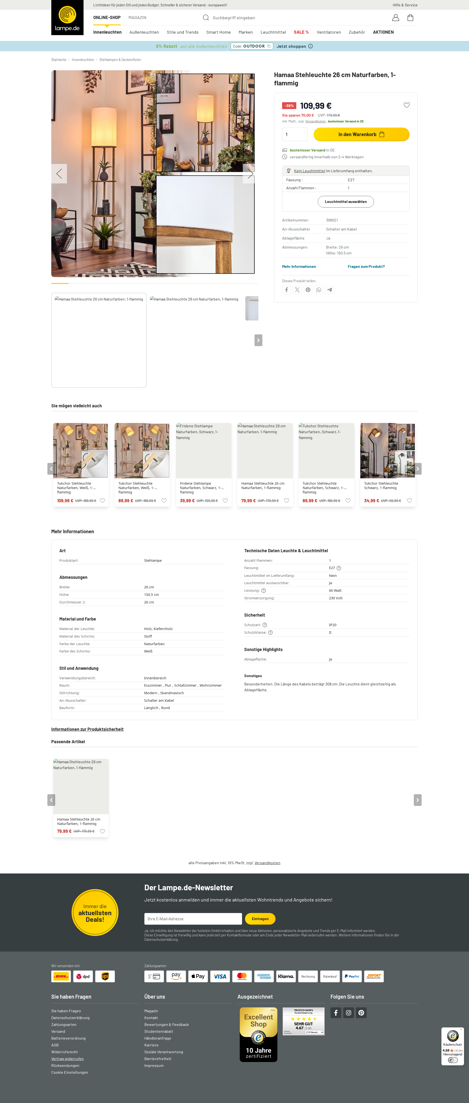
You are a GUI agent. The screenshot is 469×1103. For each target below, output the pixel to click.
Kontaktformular (239, 935)
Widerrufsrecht (64, 1051)
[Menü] (461, 1030)
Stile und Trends (183, 32)
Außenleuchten (144, 32)
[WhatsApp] (318, 289)
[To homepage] (67, 17)
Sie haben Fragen (66, 1010)
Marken (246, 32)
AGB (55, 1045)
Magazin (137, 17)
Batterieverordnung (68, 1038)
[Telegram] (329, 289)
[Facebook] (286, 289)
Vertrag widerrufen (67, 1058)
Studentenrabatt (158, 1031)
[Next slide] (258, 340)
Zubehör (357, 32)
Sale (301, 32)
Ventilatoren (329, 32)
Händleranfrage (157, 1038)
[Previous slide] (51, 340)
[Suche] (206, 17)
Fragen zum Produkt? (366, 266)
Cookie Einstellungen (69, 1072)
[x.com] (297, 289)
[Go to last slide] (51, 469)
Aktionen (383, 32)
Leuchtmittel (273, 32)
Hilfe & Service (405, 4)
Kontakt (151, 1017)
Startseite (58, 60)
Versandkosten (315, 121)
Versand (58, 1031)
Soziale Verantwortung (163, 1051)
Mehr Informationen (299, 266)
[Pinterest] (308, 289)
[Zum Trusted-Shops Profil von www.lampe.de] (281, 1034)
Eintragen (260, 918)
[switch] (453, 1060)
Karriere (151, 1045)
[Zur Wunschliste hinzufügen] (407, 105)
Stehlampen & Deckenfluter (120, 60)
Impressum (154, 1065)
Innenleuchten (107, 32)
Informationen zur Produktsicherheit (87, 729)
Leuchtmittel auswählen (346, 201)
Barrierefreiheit (157, 1058)
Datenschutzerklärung (161, 939)
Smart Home (218, 32)
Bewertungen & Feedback (166, 1024)
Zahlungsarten (63, 1024)
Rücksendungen (65, 1065)
